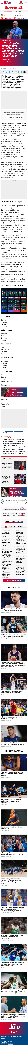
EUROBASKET (9, 431)
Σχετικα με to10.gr (6, 1040)
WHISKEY (10, 1043)
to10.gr (3, 68)
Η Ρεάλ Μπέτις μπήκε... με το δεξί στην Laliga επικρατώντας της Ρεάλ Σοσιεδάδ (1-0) (20, 570)
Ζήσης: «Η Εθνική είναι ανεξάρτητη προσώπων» (11, 62)
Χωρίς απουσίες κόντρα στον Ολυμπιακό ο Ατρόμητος (20, 560)
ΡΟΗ (6, 526)
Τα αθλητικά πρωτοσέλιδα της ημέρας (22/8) (6, 534)
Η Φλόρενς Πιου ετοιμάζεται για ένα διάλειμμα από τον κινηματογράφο (20, 551)
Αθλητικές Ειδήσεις (20, 513)
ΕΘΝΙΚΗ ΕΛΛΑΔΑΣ (18, 431)
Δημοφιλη (12, 526)
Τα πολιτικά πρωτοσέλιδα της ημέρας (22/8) (6, 543)
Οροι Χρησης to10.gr (6, 1041)
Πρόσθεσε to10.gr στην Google (15, 117)
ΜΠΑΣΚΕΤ (4, 432)
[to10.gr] (6, 2)
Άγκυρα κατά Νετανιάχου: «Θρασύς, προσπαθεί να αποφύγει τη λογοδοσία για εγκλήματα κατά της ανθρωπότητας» (21, 537)
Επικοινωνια (4, 1042)
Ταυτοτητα (4, 1038)
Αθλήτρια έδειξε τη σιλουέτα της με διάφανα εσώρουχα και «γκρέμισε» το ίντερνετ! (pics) (7, 553)
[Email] (24, 72)
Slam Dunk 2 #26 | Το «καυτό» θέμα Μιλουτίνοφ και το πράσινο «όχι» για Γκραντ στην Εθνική (14, 451)
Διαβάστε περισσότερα (14, 580)
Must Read (20, 526)
